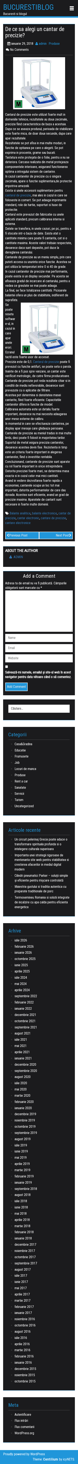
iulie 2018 (21, 1201)
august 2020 (23, 1077)
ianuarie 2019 (23, 1183)
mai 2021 (21, 1046)
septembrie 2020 (26, 1071)
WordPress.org (24, 1433)
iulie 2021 (21, 1040)
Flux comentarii (24, 1427)
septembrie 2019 (26, 1133)
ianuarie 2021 (23, 1058)
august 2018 (23, 1195)
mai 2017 (21, 1288)
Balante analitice (20, 513)
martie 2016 (22, 1350)
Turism (19, 800)
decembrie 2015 (25, 1369)
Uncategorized (24, 806)
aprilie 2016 (22, 1344)
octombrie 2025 (25, 959)
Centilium (50, 1459)
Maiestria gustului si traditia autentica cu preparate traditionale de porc (40, 889)
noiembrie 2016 (25, 1319)
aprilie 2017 (22, 1294)
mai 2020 (21, 1089)
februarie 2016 (24, 1356)
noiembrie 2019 (25, 1120)
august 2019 (23, 1139)
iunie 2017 (21, 1282)
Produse (54, 44)
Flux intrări (21, 1421)
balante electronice (44, 513)
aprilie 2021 (22, 1052)
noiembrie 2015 (25, 1375)
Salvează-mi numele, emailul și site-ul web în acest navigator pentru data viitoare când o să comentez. (38, 674)
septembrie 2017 (26, 1263)
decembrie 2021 (25, 1015)
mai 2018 (21, 1214)
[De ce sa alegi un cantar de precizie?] (39, 83)
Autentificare (23, 1415)
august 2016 (23, 1332)
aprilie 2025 (22, 971)
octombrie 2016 (25, 1325)
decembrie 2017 (25, 1245)
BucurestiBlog (28, 7)
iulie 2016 (21, 1338)
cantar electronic (28, 518)
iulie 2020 (21, 1083)
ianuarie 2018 (23, 1238)
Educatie (20, 750)
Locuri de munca (25, 769)
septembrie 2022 (26, 996)
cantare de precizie (53, 518)
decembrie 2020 (25, 1065)
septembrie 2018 (26, 1189)
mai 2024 (21, 984)
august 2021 (23, 1033)
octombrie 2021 (25, 1021)
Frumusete (21, 756)
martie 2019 (22, 1170)
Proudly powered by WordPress (24, 1454)
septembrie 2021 (26, 1027)
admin (42, 44)
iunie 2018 (21, 1207)
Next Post (62, 535)
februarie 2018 (24, 1232)
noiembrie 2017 (25, 1251)
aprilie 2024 (22, 990)
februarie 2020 (24, 1102)
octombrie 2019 (25, 1127)
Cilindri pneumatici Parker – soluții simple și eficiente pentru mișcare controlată (41, 878)
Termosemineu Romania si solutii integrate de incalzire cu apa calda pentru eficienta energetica (42, 902)
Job (17, 763)
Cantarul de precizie (46, 362)
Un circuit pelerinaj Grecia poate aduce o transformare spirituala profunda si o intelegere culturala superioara (41, 844)
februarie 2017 (24, 1307)
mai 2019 (21, 1158)
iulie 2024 (21, 978)
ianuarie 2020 (23, 1108)
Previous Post (18, 535)
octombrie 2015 (25, 1381)
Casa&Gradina (23, 744)
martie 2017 (22, 1301)
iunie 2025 (21, 965)
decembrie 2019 (25, 1114)
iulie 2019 (21, 1145)
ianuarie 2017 (23, 1313)
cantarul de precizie (18, 195)
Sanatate (20, 788)
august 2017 (23, 1270)
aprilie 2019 (22, 1164)
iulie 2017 (21, 1276)
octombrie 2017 (25, 1257)
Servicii (19, 794)
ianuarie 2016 (23, 1363)
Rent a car (21, 781)
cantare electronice (18, 523)
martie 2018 (22, 1226)
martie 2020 (22, 1096)
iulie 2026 (21, 940)
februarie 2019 (24, 1176)
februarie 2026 (24, 947)
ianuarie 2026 (23, 953)
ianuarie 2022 (23, 1009)
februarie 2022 (24, 1002)
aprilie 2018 (22, 1220)
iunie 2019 (21, 1151)
